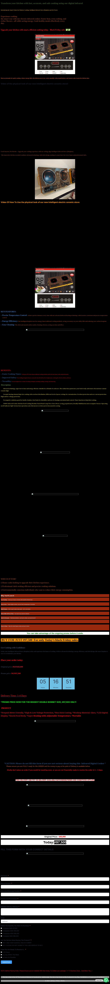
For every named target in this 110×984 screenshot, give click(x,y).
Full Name (4, 876)
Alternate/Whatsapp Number (10, 891)
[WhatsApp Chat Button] (106, 980)
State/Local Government (9, 899)
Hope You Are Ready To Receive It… (13, 949)
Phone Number (6, 883)
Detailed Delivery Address (9, 906)
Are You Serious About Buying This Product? (15, 940)
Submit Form (6, 962)
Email (2, 918)
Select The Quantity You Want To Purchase (15, 926)
